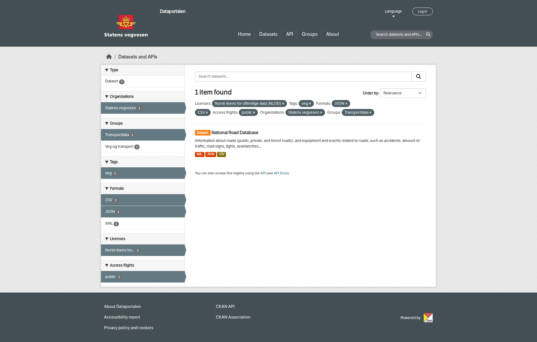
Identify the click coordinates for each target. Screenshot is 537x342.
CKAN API (225, 306)
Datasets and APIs (137, 57)
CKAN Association (233, 317)
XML (199, 154)
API (289, 34)
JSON (210, 154)
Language (393, 11)
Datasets (268, 34)
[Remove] (283, 104)
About (332, 34)
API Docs (281, 173)
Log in (422, 11)
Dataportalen (172, 11)
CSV (221, 154)
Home (244, 34)
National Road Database (234, 132)
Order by (370, 93)
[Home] (109, 57)
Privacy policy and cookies (128, 327)
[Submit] (418, 77)
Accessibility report (122, 317)
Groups (309, 34)
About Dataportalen (122, 306)
